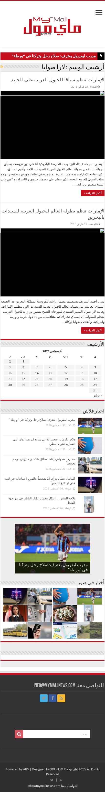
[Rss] (61, 698)
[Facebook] (52, 698)
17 (95, 379)
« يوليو (98, 395)
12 (66, 373)
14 (36, 373)
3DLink (55, 769)
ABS (26, 769)
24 (95, 385)
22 (23, 379)
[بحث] (19, 734)
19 (66, 379)
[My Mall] (52, 20)
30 (10, 385)
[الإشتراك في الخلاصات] (1, 67)
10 (95, 373)
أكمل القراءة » (93, 193)
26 (66, 385)
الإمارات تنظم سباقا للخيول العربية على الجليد (58, 80)
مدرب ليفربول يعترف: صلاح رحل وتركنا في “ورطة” (54, 56)
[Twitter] (44, 698)
